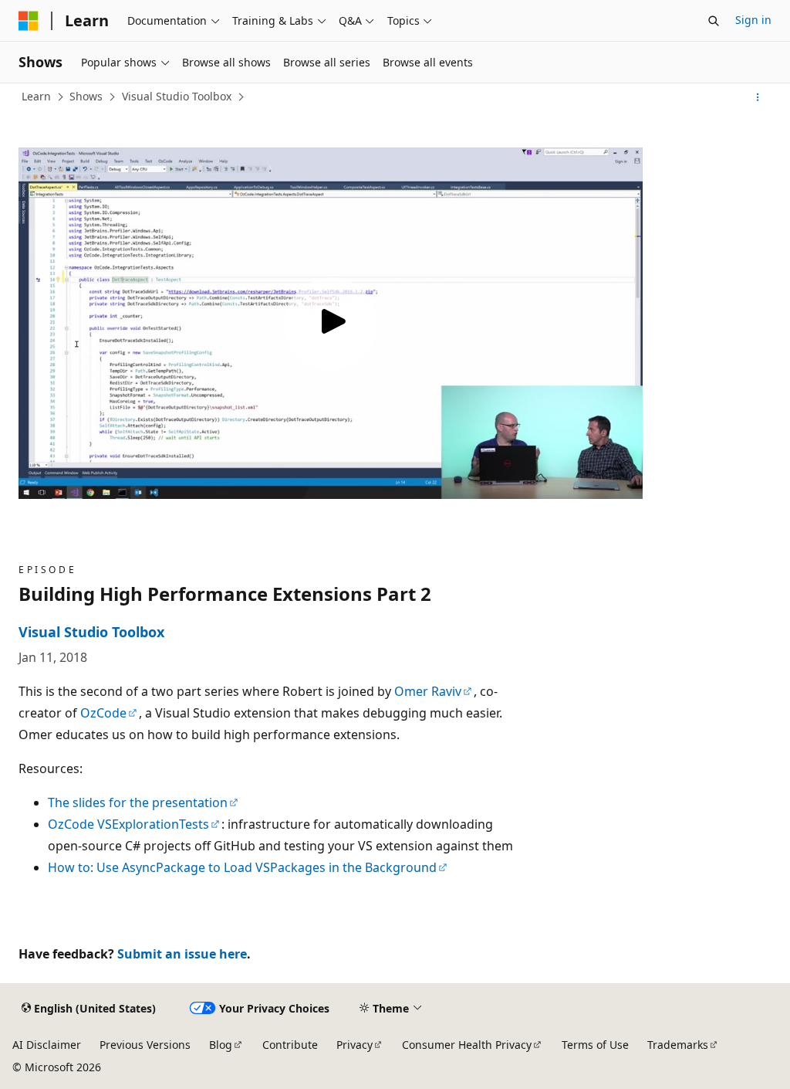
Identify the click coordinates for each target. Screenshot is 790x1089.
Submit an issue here (182, 953)
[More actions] (757, 97)
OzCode (103, 712)
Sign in (753, 19)
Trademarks (677, 1044)
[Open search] (713, 21)
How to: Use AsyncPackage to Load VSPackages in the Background (242, 867)
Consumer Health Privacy (467, 1044)
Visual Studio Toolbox (176, 96)
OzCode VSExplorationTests (128, 824)
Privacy (354, 1044)
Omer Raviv (427, 691)
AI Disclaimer (46, 1044)
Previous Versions (145, 1044)
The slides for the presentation (138, 802)
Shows (86, 96)
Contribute (290, 1044)
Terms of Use (595, 1044)
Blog (220, 1044)
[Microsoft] (29, 21)
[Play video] (331, 323)
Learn (36, 96)
